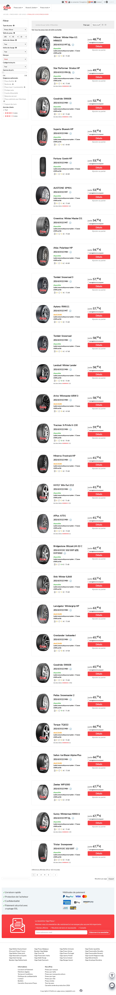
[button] (112, 975)
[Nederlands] (92, 2)
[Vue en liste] (102, 25)
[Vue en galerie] (105, 25)
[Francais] (89, 2)
